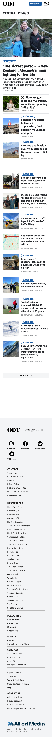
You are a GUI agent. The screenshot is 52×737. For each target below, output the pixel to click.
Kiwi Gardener (13, 619)
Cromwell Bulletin (14, 581)
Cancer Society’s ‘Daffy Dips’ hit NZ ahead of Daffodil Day (33, 221)
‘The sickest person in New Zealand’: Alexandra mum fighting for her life (25, 70)
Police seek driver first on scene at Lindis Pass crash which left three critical (33, 240)
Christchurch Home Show (18, 644)
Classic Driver (13, 623)
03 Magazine (12, 627)
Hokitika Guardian (15, 522)
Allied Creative (13, 657)
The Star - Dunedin (15, 593)
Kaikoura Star (13, 514)
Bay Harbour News (15, 548)
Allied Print (12, 661)
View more (25, 375)
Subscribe (35, 3)
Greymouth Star (14, 518)
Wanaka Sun (12, 578)
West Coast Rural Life (16, 529)
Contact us (12, 473)
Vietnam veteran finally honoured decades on (33, 285)
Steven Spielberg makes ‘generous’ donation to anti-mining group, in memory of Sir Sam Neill (34, 199)
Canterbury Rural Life (16, 536)
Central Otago (9, 91)
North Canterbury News (17, 533)
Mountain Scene (14, 585)
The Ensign (12, 604)
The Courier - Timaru (16, 570)
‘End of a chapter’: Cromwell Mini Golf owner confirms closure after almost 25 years (33, 307)
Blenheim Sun (13, 510)
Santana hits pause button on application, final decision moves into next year (33, 126)
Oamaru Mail (12, 574)
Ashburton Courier (15, 566)
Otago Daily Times (15, 507)
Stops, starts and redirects (18, 683)
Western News (13, 555)
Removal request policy (17, 495)
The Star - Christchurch (17, 544)
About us (11, 480)
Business (25, 271)
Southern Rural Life (15, 600)
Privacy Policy (13, 484)
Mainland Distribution (16, 664)
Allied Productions (15, 653)
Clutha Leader (13, 596)
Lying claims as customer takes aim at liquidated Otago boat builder (33, 263)
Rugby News (12, 630)
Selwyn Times (13, 563)
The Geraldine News (15, 540)
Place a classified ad (15, 704)
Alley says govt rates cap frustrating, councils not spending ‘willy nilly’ (34, 102)
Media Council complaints (18, 491)
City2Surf (11, 640)
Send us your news (15, 476)
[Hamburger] (46, 4)
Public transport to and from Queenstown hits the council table (33, 180)
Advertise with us (14, 697)
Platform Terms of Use (16, 487)
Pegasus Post (12, 551)
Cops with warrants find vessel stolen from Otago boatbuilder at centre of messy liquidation (34, 351)
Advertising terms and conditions (21, 708)
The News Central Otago (17, 589)
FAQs (9, 687)
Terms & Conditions (15, 680)
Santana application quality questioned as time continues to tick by (34, 151)
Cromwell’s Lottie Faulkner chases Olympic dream (34, 328)
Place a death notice (15, 700)
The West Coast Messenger (18, 525)
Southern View (13, 559)
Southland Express (15, 607)
